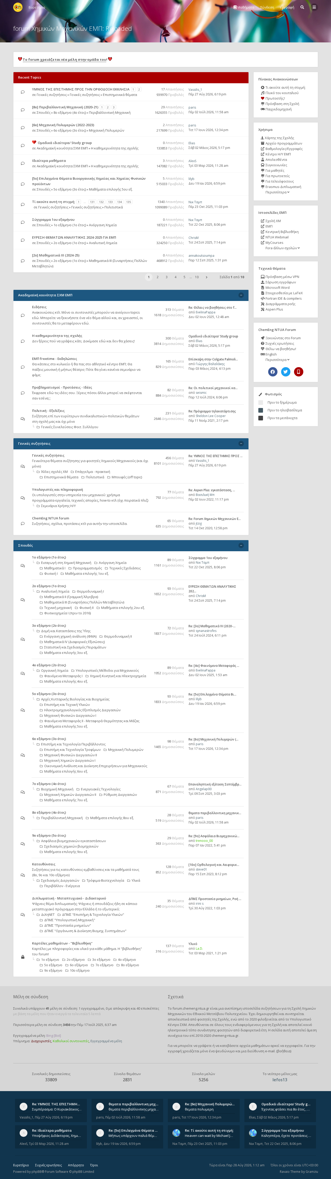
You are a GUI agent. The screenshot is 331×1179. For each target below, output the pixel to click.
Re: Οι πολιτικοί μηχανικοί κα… (213, 388)
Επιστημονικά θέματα (120, 94)
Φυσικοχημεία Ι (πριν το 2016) (67, 613)
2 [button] (158, 277)
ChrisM (194, 238)
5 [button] (184, 277)
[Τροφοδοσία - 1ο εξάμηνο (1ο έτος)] (146, 558)
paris (192, 107)
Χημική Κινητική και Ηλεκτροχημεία (118, 676)
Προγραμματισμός (87, 568)
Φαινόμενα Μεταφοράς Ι (63, 676)
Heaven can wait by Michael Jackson (210, 1135)
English (271, 354)
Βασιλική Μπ (205, 495)
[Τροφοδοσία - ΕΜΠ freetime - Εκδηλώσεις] (146, 359)
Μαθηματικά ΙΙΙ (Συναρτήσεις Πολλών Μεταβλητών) (84, 602)
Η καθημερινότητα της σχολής (114, 148)
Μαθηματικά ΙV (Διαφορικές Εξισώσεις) (74, 641)
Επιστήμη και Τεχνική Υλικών (67, 704)
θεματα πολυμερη (199, 1109)
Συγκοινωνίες (276, 165)
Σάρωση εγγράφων (280, 282)
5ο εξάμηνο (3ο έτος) (70, 189)
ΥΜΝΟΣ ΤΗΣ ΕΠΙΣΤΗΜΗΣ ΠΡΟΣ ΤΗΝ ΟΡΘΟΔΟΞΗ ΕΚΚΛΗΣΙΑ (81, 89)
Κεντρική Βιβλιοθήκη (282, 231)
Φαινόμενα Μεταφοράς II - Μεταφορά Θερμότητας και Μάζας (91, 721)
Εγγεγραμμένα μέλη (106, 1041)
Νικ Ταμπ (195, 202)
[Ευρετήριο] (17, 7)
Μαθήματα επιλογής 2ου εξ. (123, 607)
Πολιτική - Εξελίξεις (48, 410)
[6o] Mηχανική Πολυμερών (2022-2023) (63, 125)
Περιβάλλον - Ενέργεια (62, 885)
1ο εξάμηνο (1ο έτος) (70, 225)
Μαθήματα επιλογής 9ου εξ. (66, 851)
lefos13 (280, 1080)
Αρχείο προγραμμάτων (283, 143)
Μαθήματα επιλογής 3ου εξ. (66, 652)
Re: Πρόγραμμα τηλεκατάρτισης (212, 411)
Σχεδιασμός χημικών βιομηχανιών (71, 846)
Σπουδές (43, 112)
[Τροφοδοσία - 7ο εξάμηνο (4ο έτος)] (146, 784)
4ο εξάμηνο (127, 959)
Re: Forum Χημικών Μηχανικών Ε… (215, 519)
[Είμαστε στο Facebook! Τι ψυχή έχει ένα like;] (272, 371)
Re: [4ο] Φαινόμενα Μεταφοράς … (214, 665)
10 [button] (197, 277)
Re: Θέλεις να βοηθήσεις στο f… (213, 307)
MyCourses (274, 242)
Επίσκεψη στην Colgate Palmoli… (213, 359)
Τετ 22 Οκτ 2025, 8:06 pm (207, 224)
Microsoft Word (277, 287)
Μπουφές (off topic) (127, 477)
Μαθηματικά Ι (54, 568)
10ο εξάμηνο (80, 970)
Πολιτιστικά (113, 207)
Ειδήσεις (39, 307)
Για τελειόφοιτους (279, 181)
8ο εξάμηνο (130, 965)
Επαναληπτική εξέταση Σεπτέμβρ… (215, 784)
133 (110, 202)
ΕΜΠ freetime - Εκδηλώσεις (54, 358)
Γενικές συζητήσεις (52, 94)
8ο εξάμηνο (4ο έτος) (70, 112)
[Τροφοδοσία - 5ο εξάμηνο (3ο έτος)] (146, 694)
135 (128, 202)
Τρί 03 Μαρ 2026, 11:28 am (208, 165)
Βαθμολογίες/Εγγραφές (284, 148)
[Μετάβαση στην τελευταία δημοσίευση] (22, 92)
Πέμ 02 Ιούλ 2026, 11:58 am (209, 112)
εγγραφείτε (294, 1045)
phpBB (37, 1171)
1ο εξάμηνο (50, 959)
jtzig (199, 523)
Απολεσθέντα (276, 159)
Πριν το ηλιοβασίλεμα (285, 410)
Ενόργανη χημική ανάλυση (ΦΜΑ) (70, 636)
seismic (201, 392)
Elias (192, 143)
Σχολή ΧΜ (273, 220)
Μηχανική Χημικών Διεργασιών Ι (69, 760)
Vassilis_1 (195, 89)
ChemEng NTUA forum (50, 518)
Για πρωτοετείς (277, 175)
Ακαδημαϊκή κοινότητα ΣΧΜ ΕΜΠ (62, 148)
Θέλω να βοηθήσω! (280, 348)
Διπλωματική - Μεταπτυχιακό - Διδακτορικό (69, 898)
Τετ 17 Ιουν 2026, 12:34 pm (208, 130)
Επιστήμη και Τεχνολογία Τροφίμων (72, 749)
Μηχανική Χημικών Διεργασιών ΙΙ (70, 794)
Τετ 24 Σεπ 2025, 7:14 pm (207, 242)
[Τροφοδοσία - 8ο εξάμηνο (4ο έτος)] (146, 813)
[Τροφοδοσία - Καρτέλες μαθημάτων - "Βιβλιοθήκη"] (146, 944)
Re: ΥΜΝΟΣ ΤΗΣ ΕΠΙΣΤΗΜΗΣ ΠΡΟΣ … (216, 456)
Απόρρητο (76, 1165)
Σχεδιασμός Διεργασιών (60, 880)
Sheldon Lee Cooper (211, 416)
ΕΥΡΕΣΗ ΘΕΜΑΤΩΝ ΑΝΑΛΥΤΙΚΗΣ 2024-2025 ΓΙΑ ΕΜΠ (74, 237)
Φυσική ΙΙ (86, 607)
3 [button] (167, 277)
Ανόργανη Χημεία (103, 225)
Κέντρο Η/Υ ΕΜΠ (278, 154)
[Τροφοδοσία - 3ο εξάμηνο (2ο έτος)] (146, 626)
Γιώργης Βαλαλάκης (210, 364)
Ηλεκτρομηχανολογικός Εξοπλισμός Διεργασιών (82, 710)
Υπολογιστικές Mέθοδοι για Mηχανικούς (107, 670)
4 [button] (175, 277)
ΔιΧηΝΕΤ (48, 914)
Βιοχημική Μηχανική (57, 789)
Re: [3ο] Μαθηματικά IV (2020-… (212, 626)
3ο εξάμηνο (101, 959)
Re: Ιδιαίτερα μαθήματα (52, 1130)
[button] (206, 277)
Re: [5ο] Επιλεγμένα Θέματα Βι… (212, 694)
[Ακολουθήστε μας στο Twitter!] (285, 371)
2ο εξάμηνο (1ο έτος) (70, 242)
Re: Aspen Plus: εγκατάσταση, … (212, 490)
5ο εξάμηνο (53, 965)
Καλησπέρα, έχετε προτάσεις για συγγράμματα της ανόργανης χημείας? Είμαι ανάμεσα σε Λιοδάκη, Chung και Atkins (286, 1135)
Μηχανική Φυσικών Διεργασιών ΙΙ (70, 755)
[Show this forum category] (241, 295)
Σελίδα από (232, 277)
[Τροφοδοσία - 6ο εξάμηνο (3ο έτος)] (146, 739)
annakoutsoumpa (201, 255)
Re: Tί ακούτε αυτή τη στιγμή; (209, 1130)
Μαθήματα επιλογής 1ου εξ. (87, 573)
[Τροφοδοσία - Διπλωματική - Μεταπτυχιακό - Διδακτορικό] (146, 899)
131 (92, 202)
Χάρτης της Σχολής (279, 137)
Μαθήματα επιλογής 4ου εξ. (66, 681)
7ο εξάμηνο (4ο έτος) (49, 783)
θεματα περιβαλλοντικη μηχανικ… (215, 813)
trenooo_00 (204, 840)
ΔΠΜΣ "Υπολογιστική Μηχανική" (69, 920)
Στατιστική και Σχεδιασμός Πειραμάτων (75, 647)
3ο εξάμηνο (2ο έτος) (49, 625)
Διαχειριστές (41, 1041)
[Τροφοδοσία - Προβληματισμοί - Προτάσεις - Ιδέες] (146, 388)
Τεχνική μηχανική (58, 607)
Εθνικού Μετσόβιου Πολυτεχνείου (220, 1013)
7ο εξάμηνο (104, 965)
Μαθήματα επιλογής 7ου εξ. (66, 800)
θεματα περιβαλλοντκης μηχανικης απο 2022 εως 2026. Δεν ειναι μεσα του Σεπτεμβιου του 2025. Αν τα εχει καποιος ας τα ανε (134, 1109)
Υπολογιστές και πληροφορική (57, 489)
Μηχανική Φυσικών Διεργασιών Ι (70, 715)
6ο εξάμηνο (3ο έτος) (70, 130)
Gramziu (312, 1171)
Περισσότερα (276, 192)
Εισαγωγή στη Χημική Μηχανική (66, 562)
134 (119, 202)
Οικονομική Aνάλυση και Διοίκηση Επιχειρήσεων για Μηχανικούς (95, 766)
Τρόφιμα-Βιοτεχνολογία (105, 880)
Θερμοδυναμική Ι (90, 591)
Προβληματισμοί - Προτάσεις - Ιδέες (62, 387)
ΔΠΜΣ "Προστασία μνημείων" (67, 925)
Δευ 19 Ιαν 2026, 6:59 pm (207, 183)
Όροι (94, 1165)
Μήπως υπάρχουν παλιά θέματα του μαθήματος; (134, 1135)
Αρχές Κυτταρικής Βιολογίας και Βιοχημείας (75, 699)
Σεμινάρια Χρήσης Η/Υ (58, 505)
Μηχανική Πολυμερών (106, 130)
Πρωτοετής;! (275, 98)
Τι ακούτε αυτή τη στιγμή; (285, 87)
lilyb (191, 179)
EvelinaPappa (205, 312)
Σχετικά (175, 997)
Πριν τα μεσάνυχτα (282, 417)
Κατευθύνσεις (43, 864)
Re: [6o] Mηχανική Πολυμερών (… (213, 739)
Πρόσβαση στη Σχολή (282, 103)
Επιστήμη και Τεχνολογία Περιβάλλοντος (73, 744)
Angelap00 (204, 789)
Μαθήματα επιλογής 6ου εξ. (66, 771)
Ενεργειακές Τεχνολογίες (101, 789)
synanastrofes (206, 631)
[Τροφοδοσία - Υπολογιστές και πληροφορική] (146, 490)
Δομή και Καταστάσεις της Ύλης (66, 631)
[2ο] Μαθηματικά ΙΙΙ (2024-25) (55, 255)
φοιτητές (204, 1019)
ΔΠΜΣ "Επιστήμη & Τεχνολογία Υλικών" (93, 914)
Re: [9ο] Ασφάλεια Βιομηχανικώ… (214, 836)
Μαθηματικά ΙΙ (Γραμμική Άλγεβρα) (71, 596)
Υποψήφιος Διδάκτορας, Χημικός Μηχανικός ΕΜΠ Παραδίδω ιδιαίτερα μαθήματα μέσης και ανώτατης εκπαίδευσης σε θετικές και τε (57, 1135)
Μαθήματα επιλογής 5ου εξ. (111, 189)
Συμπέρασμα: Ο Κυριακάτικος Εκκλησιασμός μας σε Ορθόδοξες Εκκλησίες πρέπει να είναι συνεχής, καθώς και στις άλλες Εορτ (57, 1109)
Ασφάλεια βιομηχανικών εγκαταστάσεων (73, 840)
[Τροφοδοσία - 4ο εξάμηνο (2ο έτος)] (146, 665)
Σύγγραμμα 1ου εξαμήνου (53, 219)
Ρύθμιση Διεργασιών (120, 794)
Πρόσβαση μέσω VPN (282, 276)
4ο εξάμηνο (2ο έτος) (49, 665)
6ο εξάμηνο (79, 965)
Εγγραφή (287, 7)
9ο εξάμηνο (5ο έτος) (49, 835)
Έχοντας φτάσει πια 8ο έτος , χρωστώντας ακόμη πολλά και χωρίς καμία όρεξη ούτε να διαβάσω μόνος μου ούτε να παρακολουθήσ (286, 1109)
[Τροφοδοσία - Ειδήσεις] (146, 307)
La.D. (199, 948)
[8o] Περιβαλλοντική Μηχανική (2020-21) (65, 107)
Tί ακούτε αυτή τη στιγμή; (53, 201)
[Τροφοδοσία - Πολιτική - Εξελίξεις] (146, 411)
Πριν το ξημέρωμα (282, 402)
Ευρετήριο (21, 1165)
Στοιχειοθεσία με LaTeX (284, 293)
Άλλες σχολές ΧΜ (54, 471)
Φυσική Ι (51, 573)
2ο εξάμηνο (76, 959)
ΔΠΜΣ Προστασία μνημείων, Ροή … (215, 899)
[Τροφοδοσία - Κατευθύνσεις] (146, 864)
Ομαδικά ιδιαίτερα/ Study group (65, 142)
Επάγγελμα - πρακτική (92, 471)
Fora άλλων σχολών (281, 248)
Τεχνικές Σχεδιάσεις (125, 568)
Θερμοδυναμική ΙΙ (118, 636)
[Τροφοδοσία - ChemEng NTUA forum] (146, 519)
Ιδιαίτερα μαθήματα (49, 160)
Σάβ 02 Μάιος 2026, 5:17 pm (209, 148)
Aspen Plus (274, 309)
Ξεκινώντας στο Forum (283, 338)
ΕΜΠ (269, 226)
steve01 (201, 869)
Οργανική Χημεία (54, 670)
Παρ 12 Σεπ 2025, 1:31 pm (208, 260)
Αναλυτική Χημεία (103, 242)
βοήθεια (283, 1051)
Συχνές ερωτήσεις (279, 343)
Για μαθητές (274, 170)
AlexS (192, 161)
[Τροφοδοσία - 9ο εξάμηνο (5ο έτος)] (146, 836)
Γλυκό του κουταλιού (282, 92)
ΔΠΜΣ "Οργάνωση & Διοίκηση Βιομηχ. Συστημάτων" (85, 930)
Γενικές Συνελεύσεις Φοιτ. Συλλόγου (69, 427)
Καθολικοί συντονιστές (71, 1041)
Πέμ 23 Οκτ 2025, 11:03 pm (208, 207)
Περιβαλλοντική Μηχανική (110, 112)
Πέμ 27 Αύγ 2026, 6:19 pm (207, 94)
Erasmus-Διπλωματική (283, 186)
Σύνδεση (267, 7)
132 (101, 202)
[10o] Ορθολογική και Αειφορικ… (214, 865)
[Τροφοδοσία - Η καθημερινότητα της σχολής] (146, 336)
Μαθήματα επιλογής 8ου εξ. (112, 817)
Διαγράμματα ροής (280, 303)
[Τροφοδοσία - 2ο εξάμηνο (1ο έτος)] (146, 586)
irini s (200, 903)
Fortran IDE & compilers (283, 298)
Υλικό (193, 944)
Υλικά (136, 880)
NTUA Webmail (277, 237)
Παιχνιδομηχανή (278, 109)
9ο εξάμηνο (53, 970)
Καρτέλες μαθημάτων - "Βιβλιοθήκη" (62, 943)
